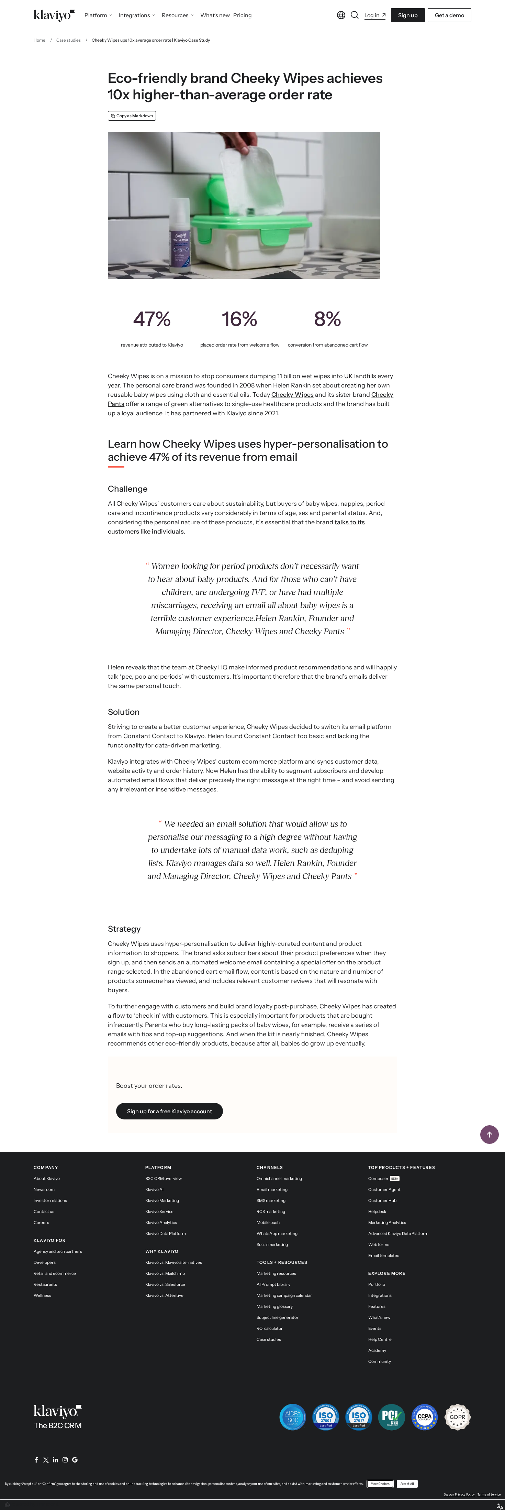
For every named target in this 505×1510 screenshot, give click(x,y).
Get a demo (449, 15)
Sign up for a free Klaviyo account (169, 1111)
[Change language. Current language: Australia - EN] (341, 15)
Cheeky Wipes (292, 394)
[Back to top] (490, 1135)
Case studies (68, 40)
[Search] (355, 15)
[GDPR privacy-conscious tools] (457, 1417)
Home (39, 40)
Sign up (408, 15)
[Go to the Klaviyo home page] (54, 15)
